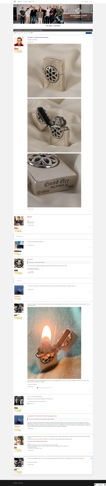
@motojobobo (17, 427)
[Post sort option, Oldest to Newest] (84, 33)
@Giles (38, 265)
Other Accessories (19, 32)
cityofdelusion (17, 296)
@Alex (42, 265)
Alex (15, 47)
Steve (15, 227)
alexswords (16, 250)
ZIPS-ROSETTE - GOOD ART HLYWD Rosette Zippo (46, 415)
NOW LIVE (29, 216)
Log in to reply (88, 32)
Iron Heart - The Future (53, 25)
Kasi (15, 406)
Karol (15, 446)
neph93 (16, 269)
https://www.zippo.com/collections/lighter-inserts (37, 441)
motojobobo (17, 314)
